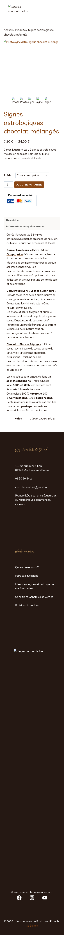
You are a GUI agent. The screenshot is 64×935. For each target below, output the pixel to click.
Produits (20, 30)
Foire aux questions (26, 575)
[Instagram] (32, 898)
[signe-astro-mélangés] (32, 68)
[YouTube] (45, 898)
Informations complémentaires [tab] (25, 226)
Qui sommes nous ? (27, 567)
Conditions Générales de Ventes (34, 596)
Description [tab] (13, 220)
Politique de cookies (27, 605)
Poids (7, 175)
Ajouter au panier (29, 184)
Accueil (8, 30)
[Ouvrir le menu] (55, 12)
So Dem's (32, 925)
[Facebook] (19, 898)
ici (25, 504)
